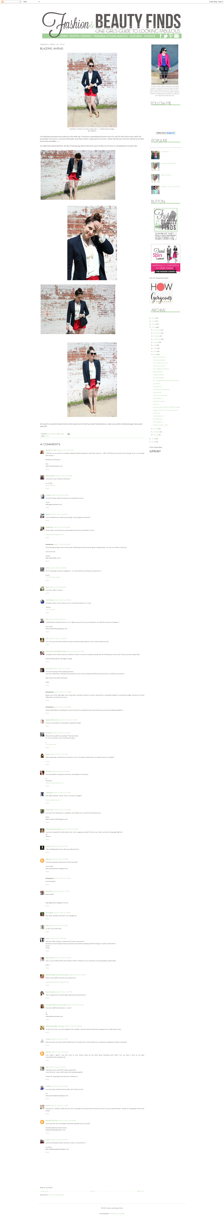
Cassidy (48, 1039)
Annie (47, 568)
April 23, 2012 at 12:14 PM (68, 720)
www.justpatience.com (53, 800)
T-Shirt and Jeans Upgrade (161, 389)
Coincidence (165, 151)
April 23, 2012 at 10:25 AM (75, 651)
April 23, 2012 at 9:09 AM (59, 514)
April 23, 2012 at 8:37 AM (65, 450)
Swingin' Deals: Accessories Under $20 (165, 410)
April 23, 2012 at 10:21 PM (74, 1005)
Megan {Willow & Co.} (53, 720)
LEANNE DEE (49, 527)
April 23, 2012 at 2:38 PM (60, 859)
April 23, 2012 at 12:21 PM (59, 754)
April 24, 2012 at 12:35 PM (67, 1120)
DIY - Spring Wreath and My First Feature (166, 380)
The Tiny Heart (50, 609)
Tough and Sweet (158, 375)
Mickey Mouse (158, 398)
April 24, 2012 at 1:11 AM (59, 1039)
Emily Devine (50, 810)
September (157, 339)
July (155, 345)
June (155, 348)
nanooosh (49, 668)
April (155, 354)
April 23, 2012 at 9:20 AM (62, 527)
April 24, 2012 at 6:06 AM (59, 1086)
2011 (153, 439)
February (157, 432)
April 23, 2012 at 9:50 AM (63, 600)
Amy (47, 619)
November (157, 333)
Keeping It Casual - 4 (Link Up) (170, 186)
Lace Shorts (156, 383)
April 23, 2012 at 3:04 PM (62, 912)
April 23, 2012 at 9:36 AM (62, 544)
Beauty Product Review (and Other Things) (166, 407)
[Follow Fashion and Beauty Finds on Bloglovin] (166, 134)
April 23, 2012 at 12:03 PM (62, 707)
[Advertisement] (158, 491)
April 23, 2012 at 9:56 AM (57, 619)
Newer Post (44, 1191)
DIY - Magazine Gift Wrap (161, 369)
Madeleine (49, 733)
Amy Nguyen (50, 912)
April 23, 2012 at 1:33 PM (62, 792)
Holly (47, 587)
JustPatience (50, 792)
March (156, 429)
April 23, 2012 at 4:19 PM (58, 938)
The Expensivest (51, 744)
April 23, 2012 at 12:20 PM (61, 733)
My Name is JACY (51, 450)
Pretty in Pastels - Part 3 (160, 425)
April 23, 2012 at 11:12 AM (61, 668)
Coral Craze (156, 413)
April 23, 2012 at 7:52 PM (64, 992)
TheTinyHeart (50, 600)
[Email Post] (68, 434)
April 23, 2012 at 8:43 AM (64, 476)
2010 (153, 442)
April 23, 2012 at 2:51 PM (61, 891)
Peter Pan (156, 404)
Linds (47, 638)
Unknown (49, 859)
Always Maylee (50, 476)
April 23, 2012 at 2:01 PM (62, 810)
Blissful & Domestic (52, 1120)
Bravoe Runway (51, 992)
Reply (47, 469)
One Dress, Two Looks (160, 395)
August (156, 342)
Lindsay (48, 1105)
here (98, 129)
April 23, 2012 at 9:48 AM (58, 568)
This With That (157, 419)
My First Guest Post (159, 357)
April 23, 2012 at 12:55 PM (61, 771)
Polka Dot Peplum (159, 401)
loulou (48, 761)
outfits (47, 436)
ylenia (47, 938)
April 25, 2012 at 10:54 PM (59, 1140)
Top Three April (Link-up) (168, 163)
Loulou (48, 754)
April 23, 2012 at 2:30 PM (70, 829)
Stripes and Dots (166, 175)
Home (92, 1191)
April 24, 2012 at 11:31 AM (59, 1105)
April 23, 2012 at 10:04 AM (58, 638)
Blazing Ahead (157, 372)
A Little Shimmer (158, 416)
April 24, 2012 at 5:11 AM (57, 1067)
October (156, 336)
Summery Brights (158, 378)
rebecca (48, 925)
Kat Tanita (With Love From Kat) (56, 1005)
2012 (153, 327)
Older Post (140, 1191)
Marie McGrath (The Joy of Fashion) (57, 975)
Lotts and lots (50, 958)
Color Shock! (157, 392)
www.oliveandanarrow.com (54, 783)
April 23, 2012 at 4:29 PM (63, 958)
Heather (48, 1086)
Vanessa (48, 1052)
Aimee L (48, 514)
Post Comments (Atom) (56, 1195)
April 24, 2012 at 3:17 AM (60, 1052)
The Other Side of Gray (53, 577)
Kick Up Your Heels (159, 366)
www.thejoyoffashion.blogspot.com (57, 982)
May (155, 351)
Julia (47, 1067)
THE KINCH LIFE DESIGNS (116, 1214)
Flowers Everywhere (159, 360)
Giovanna (49, 771)
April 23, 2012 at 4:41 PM (77, 975)
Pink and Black (157, 422)
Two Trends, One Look (160, 363)
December (157, 330)
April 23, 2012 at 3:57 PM (59, 925)
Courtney (48, 495)
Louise (48, 1140)
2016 (153, 318)
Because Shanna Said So (53, 829)
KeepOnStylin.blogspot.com (54, 534)
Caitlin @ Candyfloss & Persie (55, 1026)
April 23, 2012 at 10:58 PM (73, 1026)
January (156, 435)
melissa (48, 846)
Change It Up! (157, 386)
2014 (153, 321)
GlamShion (49, 891)
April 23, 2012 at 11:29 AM (62, 692)
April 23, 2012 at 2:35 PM (59, 846)
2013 (153, 324)
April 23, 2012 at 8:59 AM (60, 495)
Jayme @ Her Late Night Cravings (56, 651)
